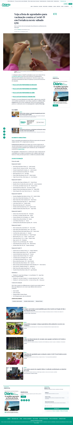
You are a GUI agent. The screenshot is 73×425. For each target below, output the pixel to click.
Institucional (35, 418)
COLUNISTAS (66, 6)
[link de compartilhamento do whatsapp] (4, 128)
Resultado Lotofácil (50, 1)
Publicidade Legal (63, 1)
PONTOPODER (45, 6)
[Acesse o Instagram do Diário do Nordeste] (22, 400)
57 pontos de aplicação (17, 76)
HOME (32, 6)
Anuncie (8, 418)
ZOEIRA (62, 6)
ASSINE (70, 3)
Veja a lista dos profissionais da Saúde (24, 92)
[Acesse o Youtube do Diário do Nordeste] (29, 400)
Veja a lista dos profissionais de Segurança (25, 88)
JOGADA (54, 6)
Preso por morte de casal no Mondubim (21, 1)
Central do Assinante (27, 418)
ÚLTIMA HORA (35, 6)
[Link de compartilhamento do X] (4, 134)
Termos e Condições (56, 410)
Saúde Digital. (21, 149)
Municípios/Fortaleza (39, 301)
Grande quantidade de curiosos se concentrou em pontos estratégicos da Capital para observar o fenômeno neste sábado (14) (43, 311)
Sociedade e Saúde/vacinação (17, 301)
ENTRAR (65, 3)
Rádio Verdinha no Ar (11, 1)
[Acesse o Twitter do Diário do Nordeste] (26, 400)
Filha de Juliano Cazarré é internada (33, 1)
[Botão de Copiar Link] (4, 137)
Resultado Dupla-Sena (43, 1)
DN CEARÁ (40, 6)
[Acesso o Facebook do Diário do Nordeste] (24, 400)
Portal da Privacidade (53, 418)
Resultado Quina (56, 1)
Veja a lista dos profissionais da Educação (25, 84)
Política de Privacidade (64, 410)
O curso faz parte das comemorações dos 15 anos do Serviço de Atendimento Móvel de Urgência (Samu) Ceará (41, 326)
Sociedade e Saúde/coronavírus (29, 301)
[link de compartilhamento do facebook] (4, 131)
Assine (21, 418)
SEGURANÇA (50, 6)
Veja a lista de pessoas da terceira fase (24, 96)
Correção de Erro (62, 418)
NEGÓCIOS (58, 6)
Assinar (55, 105)
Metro (55, 14)
